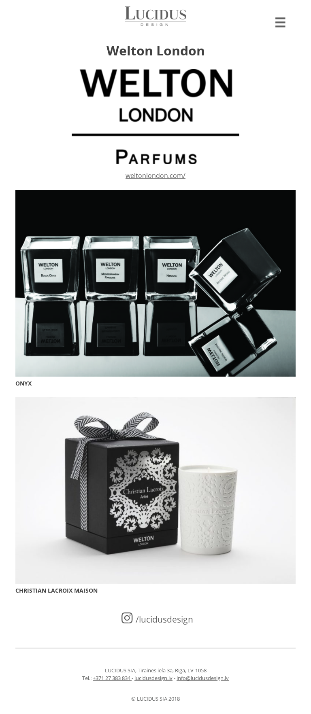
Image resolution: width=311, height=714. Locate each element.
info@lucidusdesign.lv (203, 678)
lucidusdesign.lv (153, 678)
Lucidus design (155, 16)
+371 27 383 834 (112, 678)
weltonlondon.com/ (155, 175)
